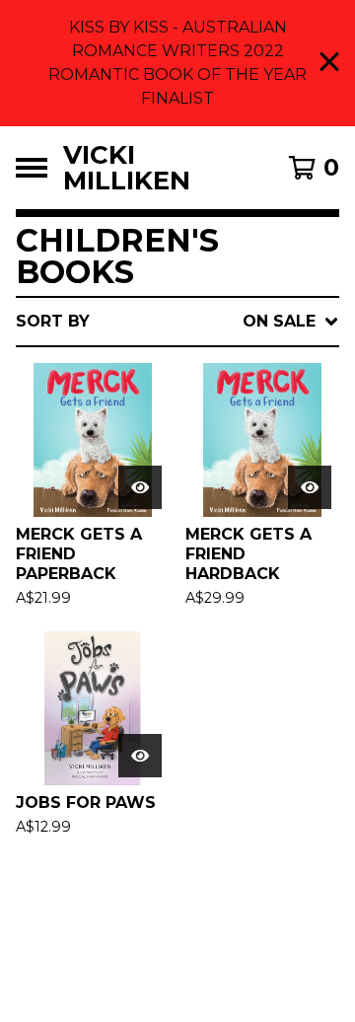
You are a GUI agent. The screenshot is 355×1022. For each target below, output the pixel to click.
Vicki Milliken (126, 167)
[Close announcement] (329, 63)
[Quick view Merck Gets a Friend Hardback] (309, 487)
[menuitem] (177, 321)
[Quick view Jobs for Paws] (140, 755)
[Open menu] (31, 168)
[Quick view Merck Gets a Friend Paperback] (140, 487)
